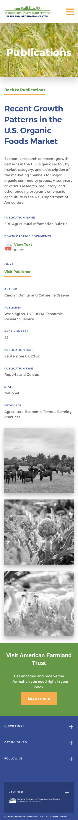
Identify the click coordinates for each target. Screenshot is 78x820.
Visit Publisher (17, 272)
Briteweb (61, 816)
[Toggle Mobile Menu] (70, 12)
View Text (23, 247)
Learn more (39, 698)
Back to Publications (24, 90)
